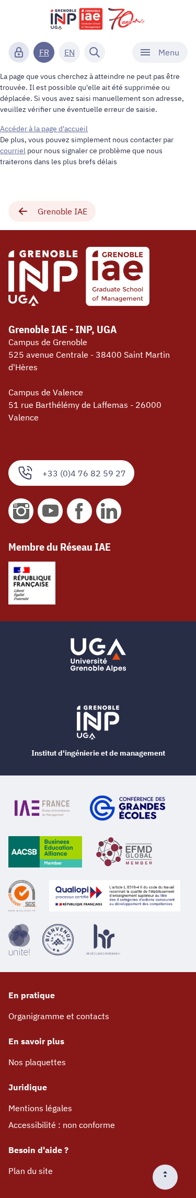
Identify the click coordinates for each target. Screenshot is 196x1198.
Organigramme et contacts (58, 1016)
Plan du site (30, 1171)
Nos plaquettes (37, 1062)
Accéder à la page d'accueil (44, 128)
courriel (13, 150)
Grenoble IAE (62, 211)
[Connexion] (18, 52)
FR (44, 52)
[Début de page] (169, 1177)
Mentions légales (40, 1108)
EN (69, 52)
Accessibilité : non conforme (61, 1125)
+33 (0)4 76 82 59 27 (84, 473)
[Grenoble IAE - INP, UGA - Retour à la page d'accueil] (98, 18)
